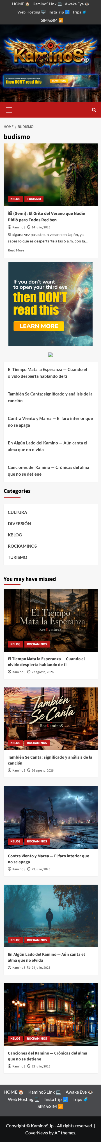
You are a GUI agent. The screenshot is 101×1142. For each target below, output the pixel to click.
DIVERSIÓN (19, 523)
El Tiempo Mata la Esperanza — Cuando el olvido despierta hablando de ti (47, 373)
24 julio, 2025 (41, 967)
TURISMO (34, 199)
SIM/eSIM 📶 (52, 20)
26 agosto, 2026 (43, 770)
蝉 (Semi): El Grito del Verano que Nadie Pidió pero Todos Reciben (46, 216)
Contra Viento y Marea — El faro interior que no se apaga (50, 422)
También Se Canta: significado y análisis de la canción (50, 397)
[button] (9, 109)
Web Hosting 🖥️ (31, 12)
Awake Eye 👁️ (77, 3)
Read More (16, 250)
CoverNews (36, 1132)
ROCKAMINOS (22, 545)
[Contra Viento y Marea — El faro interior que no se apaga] (51, 817)
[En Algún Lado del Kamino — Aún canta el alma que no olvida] (51, 916)
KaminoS (18, 227)
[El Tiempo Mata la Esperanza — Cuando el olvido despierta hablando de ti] (51, 620)
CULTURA (17, 512)
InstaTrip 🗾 (59, 12)
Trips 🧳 (79, 12)
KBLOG (15, 199)
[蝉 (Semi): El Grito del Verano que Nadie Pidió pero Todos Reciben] (51, 174)
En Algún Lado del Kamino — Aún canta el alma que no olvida (47, 446)
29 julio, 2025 (41, 869)
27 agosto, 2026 (43, 672)
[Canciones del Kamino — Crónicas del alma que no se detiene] (51, 1014)
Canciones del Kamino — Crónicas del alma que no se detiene (48, 470)
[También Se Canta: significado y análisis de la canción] (51, 718)
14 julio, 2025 (41, 227)
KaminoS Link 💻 (47, 3)
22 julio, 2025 (41, 1066)
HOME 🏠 (21, 3)
